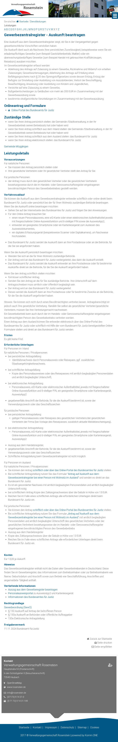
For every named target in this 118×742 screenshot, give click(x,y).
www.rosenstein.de (16, 687)
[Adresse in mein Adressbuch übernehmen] (110, 665)
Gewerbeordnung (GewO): (18, 607)
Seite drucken (104, 642)
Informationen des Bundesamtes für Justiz (31, 597)
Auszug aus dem (17, 589)
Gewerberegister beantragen (42, 589)
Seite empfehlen (103, 646)
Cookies (94, 727)
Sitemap (82, 727)
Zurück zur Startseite (101, 638)
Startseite (23, 21)
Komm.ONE (91, 735)
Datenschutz (67, 727)
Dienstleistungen (38, 21)
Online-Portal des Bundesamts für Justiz (32, 110)
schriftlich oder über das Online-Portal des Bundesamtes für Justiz (68, 470)
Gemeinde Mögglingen (16, 146)
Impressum (51, 727)
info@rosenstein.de (16, 693)
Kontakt (37, 727)
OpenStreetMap (14, 683)
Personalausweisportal (20, 593)
